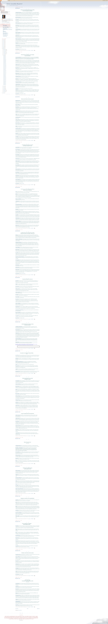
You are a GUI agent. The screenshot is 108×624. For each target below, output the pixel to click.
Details (16, 193)
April (4, 88)
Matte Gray (4, 31)
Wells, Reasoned (17, 306)
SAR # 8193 (18, 578)
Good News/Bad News (18, 179)
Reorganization (17, 365)
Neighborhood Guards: (18, 445)
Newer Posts (17, 608)
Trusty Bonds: (17, 19)
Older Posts (38, 608)
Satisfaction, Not (17, 110)
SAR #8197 (18, 466)
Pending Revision (18, 22)
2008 (3, 48)
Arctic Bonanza (17, 583)
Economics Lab (17, 158)
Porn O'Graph (17, 49)
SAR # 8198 (18, 438)
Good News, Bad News (18, 383)
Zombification (17, 586)
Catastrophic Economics (18, 12)
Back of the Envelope (18, 17)
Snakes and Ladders (18, 32)
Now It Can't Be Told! (18, 57)
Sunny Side (17, 294)
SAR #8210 (18, 143)
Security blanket (17, 147)
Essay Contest (17, 286)
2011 (3, 45)
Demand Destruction (18, 100)
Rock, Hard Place (18, 164)
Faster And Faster (18, 451)
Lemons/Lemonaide (18, 117)
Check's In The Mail (18, 303)
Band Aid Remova (18, 329)
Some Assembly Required (14, 4)
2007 (3, 92)
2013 (3, 43)
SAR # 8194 (18, 550)
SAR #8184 (4, 83)
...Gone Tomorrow (18, 432)
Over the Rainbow (18, 380)
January (4, 91)
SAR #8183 (4, 84)
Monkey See (17, 592)
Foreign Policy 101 (18, 554)
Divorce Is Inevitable (18, 312)
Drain (16, 460)
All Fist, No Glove (18, 119)
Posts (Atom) (20, 610)
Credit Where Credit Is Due (19, 326)
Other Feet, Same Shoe (18, 38)
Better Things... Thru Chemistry (19, 447)
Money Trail (17, 588)
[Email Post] (34, 50)
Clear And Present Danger (19, 204)
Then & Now (17, 78)
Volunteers (17, 599)
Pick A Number (17, 296)
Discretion (17, 133)
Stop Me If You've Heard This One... (20, 309)
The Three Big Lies (18, 399)
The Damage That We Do (18, 242)
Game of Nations (17, 122)
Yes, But (16, 60)
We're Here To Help (18, 211)
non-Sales (23, 183)
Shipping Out (17, 225)
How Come (17, 560)
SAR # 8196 (18, 496)
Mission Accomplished (18, 198)
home (22, 574)
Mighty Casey (17, 70)
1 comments (32, 435)
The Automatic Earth (5, 34)
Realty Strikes (17, 67)
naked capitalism (5, 25)
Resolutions (17, 209)
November (5, 50)
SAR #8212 (18, 53)
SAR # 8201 (18, 350)
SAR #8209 (18, 187)
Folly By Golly (17, 267)
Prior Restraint (17, 421)
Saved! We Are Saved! (18, 128)
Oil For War (17, 510)
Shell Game (17, 89)
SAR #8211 (18, 96)
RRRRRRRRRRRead (18, 601)
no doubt (24, 93)
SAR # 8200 (18, 376)
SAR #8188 (4, 79)
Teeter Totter (17, 429)
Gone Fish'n (17, 280)
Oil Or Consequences (18, 470)
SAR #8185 (4, 82)
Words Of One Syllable (18, 477)
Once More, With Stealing (19, 512)
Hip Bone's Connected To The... (19, 361)
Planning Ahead (17, 515)
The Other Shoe (17, 264)
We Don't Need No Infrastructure (19, 488)
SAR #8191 (4, 75)
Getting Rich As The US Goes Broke (20, 256)
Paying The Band (18, 149)
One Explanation (18, 259)
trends (25, 49)
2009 (3, 47)
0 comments (32, 140)
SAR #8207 (18, 277)
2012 (3, 44)
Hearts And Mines (18, 104)
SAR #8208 (18, 230)
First (16, 502)
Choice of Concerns (18, 395)
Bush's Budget (17, 106)
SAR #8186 (4, 81)
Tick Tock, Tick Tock (18, 425)
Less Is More (17, 252)
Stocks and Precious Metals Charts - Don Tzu (7, 27)
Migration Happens (5, 33)
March (4, 89)
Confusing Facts (17, 418)
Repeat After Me (17, 249)
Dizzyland (17, 358)
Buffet (16, 506)
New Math (17, 136)
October (5, 51)
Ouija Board (17, 604)
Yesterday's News (17, 64)
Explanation (17, 88)
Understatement (17, 217)
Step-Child (17, 214)
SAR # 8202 (18, 321)
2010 (3, 46)
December (5, 49)
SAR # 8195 (18, 521)
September (5, 52)
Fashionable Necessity (18, 76)
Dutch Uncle (17, 42)
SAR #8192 (4, 74)
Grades (16, 364)
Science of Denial (18, 556)
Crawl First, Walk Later (18, 338)
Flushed (16, 474)
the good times (23, 273)
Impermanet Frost (18, 371)
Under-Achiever (17, 35)
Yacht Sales (17, 499)
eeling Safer (17, 332)
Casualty (17, 368)
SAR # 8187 (4, 80)
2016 (3, 39)
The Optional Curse (18, 595)
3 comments (32, 50)
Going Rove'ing (17, 175)
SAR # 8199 (18, 411)
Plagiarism (17, 458)
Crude (16, 571)
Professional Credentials (18, 81)
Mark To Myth (17, 269)
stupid (23, 317)
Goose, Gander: (17, 154)
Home (27, 608)
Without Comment (18, 160)
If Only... (17, 480)
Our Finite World (5, 28)
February (5, 90)
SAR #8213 (18, 8)
